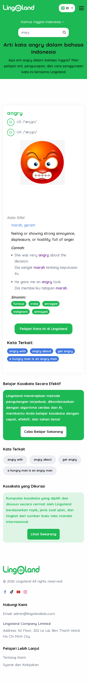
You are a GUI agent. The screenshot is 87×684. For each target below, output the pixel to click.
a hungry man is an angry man (29, 470)
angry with (15, 459)
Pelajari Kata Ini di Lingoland (43, 329)
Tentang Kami (14, 657)
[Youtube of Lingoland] (18, 592)
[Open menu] (81, 8)
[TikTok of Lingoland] (12, 592)
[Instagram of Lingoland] (25, 592)
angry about (43, 459)
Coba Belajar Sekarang (43, 431)
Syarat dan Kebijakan (21, 665)
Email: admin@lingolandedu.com (29, 613)
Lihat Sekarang (43, 534)
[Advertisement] (43, 92)
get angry (70, 459)
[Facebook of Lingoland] (5, 592)
